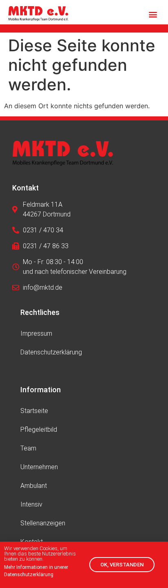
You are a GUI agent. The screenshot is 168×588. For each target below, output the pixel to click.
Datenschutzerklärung (51, 352)
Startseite (34, 411)
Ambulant (33, 486)
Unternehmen (39, 467)
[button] (153, 14)
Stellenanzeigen (42, 523)
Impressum (36, 333)
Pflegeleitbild (38, 429)
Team (28, 448)
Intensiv (31, 504)
